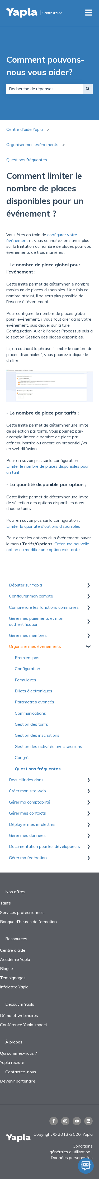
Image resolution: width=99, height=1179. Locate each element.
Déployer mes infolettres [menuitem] (32, 824)
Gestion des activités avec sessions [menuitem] (48, 746)
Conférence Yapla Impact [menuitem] (23, 1024)
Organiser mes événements (32, 144)
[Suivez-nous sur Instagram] (65, 1121)
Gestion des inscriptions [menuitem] (37, 735)
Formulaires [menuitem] (25, 679)
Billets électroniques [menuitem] (33, 690)
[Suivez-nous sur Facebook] (53, 1121)
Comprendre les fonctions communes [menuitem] (44, 607)
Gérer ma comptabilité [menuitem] (29, 802)
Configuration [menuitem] (27, 668)
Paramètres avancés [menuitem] (34, 701)
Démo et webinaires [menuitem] (19, 1015)
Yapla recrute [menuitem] (12, 1062)
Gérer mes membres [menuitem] (28, 635)
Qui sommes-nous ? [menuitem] (18, 1053)
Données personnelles (72, 1157)
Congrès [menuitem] (23, 757)
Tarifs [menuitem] (5, 903)
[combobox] (44, 89)
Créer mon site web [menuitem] (27, 790)
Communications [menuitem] (30, 713)
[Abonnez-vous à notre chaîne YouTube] (77, 1121)
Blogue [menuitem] (6, 968)
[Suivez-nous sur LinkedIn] (88, 1121)
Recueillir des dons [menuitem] (26, 779)
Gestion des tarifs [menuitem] (31, 724)
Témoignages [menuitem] (13, 977)
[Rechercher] (88, 89)
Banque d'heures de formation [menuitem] (28, 921)
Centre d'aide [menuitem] (12, 950)
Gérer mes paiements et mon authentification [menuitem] (36, 621)
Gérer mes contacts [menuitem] (27, 813)
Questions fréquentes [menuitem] (38, 768)
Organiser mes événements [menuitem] (35, 646)
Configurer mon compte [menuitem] (31, 596)
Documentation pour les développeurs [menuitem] (44, 846)
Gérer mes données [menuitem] (27, 835)
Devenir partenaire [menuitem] (17, 1081)
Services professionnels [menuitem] (22, 912)
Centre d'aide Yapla (24, 129)
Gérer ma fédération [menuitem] (28, 857)
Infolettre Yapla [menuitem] (14, 986)
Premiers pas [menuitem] (27, 657)
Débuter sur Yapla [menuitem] (25, 585)
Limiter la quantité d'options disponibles (43, 526)
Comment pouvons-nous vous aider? (45, 65)
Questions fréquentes (26, 159)
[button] (88, 585)
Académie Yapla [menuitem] (15, 959)
